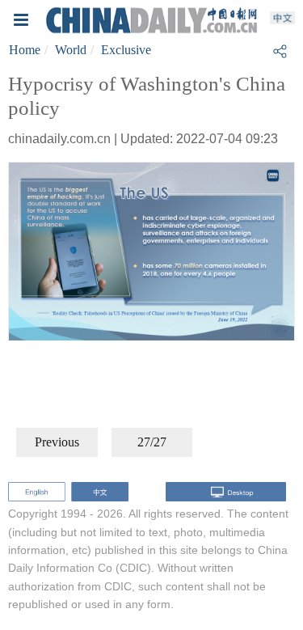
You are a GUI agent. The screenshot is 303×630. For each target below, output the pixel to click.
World (70, 50)
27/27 (151, 442)
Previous (57, 442)
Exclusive (126, 50)
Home (24, 50)
